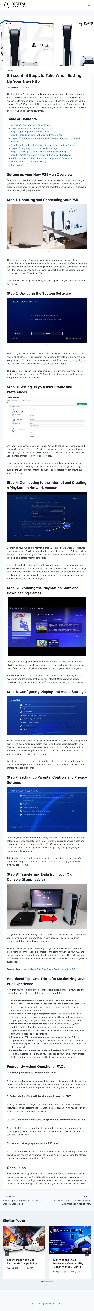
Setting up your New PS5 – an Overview (30, 125)
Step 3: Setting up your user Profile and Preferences (36, 135)
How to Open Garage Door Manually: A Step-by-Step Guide (22, 1200)
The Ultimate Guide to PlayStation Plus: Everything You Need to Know (71, 1200)
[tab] (42, 1281)
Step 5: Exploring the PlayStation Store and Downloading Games (42, 145)
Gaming (10, 71)
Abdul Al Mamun (15, 87)
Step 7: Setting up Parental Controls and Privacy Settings (39, 151)
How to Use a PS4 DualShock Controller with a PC (48, 969)
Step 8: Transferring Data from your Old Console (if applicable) (41, 155)
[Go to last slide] (7, 1253)
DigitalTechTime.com (51, 1303)
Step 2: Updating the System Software (30, 131)
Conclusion (16, 165)
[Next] (87, 1253)
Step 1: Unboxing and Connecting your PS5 (32, 128)
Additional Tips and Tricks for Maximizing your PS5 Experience (41, 158)
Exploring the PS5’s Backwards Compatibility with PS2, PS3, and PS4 (68, 1263)
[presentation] (24, 1240)
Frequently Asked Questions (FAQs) (28, 161)
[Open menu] (89, 5)
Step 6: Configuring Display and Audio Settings (34, 148)
